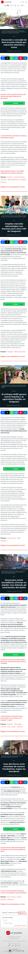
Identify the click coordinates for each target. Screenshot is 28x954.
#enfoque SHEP (11, 538)
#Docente (9, 177)
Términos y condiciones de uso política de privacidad (14, 941)
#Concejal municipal (19, 177)
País (14, 36)
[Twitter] (12, 946)
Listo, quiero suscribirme (20, 925)
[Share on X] (7, 58)
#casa (8, 726)
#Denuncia (3, 179)
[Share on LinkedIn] (25, 58)
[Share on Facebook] (3, 58)
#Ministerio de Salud (19, 351)
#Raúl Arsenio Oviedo (13, 179)
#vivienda (3, 726)
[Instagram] (16, 946)
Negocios (14, 391)
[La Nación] (6, 2)
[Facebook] (9, 946)
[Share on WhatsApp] (12, 58)
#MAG (18, 538)
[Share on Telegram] (16, 58)
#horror (14, 897)
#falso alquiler (18, 724)
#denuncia (19, 726)
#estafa (13, 726)
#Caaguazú (23, 179)
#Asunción (10, 724)
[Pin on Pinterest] (20, 58)
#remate (19, 897)
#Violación (3, 182)
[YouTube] (19, 946)
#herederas (10, 899)
